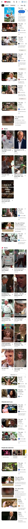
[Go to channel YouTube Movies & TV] (19, 9)
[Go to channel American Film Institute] (19, 518)
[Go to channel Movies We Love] (19, 411)
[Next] (18, 5)
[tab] (3, 5)
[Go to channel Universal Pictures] (19, 43)
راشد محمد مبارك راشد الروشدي (20, 226)
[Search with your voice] (16, 2)
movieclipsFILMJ (18, 120)
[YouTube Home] (7, 2)
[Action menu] (25, 23)
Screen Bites (22, 79)
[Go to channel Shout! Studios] (19, 426)
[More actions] (12, 150)
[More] (25, 50)
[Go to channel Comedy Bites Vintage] (19, 92)
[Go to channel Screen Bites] (19, 79)
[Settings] (19, 2)
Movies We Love (23, 411)
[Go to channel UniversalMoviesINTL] (19, 240)
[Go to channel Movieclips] (19, 30)
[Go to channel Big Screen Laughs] (19, 383)
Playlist (23, 120)
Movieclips (22, 30)
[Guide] (2, 2)
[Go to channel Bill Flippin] (19, 506)
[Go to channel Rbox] (19, 396)
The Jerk (20, 8)
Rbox (21, 396)
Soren (16, 480)
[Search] (14, 2)
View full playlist (18, 125)
